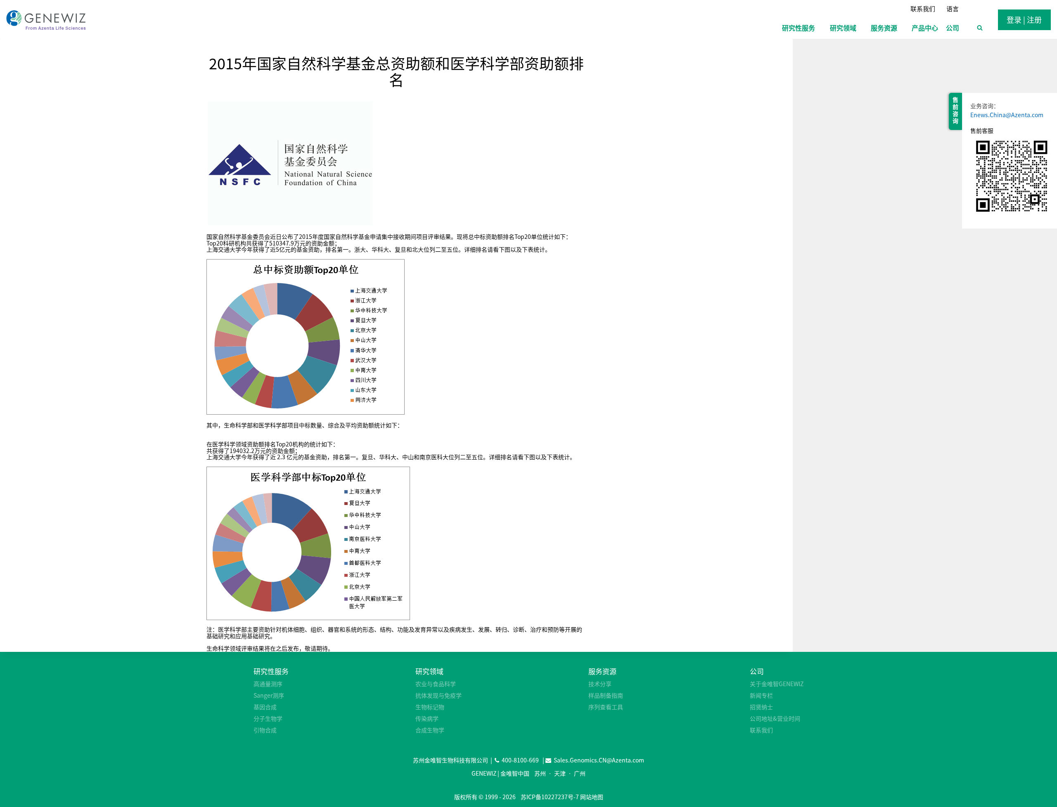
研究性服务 (271, 671)
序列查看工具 (605, 707)
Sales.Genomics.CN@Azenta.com (599, 760)
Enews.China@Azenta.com (1006, 115)
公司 (757, 671)
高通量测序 (268, 684)
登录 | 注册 (1024, 19)
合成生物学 (429, 730)
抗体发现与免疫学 (438, 695)
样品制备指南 (605, 695)
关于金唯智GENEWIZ (776, 684)
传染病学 (426, 718)
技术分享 (599, 684)
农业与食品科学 (435, 684)
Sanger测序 (269, 695)
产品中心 (925, 28)
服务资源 (602, 671)
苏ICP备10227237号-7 (550, 797)
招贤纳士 (761, 707)
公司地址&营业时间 (775, 718)
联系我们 (922, 8)
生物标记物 (429, 707)
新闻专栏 (761, 695)
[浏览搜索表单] (980, 28)
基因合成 (265, 707)
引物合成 (265, 730)
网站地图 (591, 797)
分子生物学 (268, 718)
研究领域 (429, 671)
